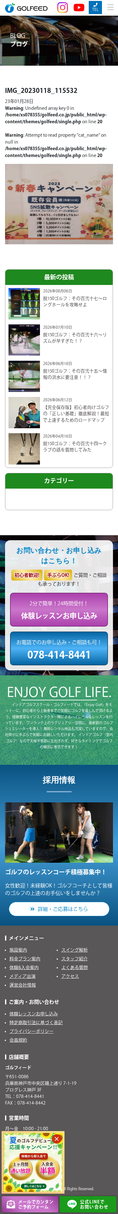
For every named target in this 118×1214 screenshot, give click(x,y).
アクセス (70, 976)
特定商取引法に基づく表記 (36, 1022)
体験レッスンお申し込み (33, 1014)
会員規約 (18, 1040)
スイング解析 (74, 950)
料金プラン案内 (24, 959)
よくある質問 (74, 967)
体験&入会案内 (24, 967)
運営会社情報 (22, 985)
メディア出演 (22, 976)
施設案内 (18, 950)
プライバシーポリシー (31, 1031)
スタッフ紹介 (74, 959)
